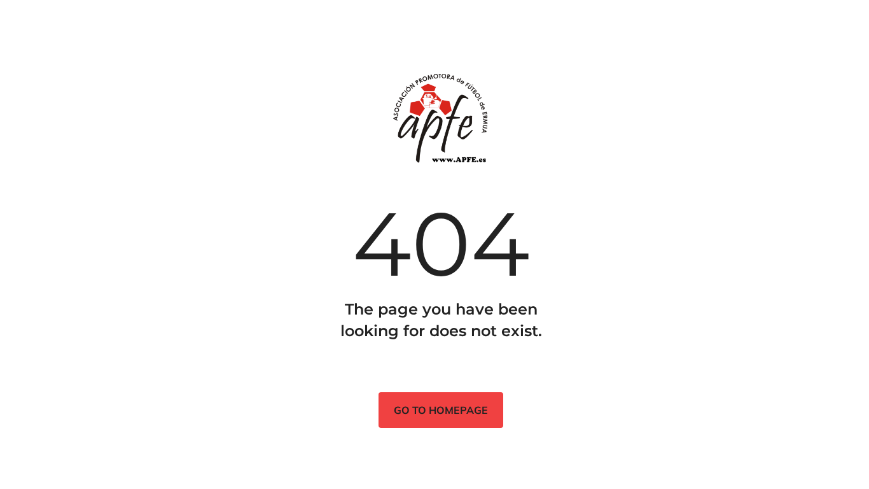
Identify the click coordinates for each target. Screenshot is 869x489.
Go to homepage (441, 410)
